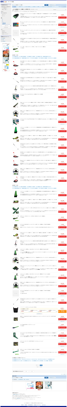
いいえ (32, 371)
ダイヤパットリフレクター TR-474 (31, 307)
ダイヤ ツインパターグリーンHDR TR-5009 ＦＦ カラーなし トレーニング (31, 341)
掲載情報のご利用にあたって (16, 394)
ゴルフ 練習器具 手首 (20, 6)
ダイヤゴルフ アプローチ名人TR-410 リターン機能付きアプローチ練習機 (31, 94)
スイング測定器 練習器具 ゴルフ (60, 6)
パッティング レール (34, 359)
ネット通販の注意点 (18, 398)
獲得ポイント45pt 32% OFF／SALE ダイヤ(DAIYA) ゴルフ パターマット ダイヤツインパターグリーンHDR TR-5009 (38, 316)
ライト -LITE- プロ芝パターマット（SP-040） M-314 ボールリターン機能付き (33, 46)
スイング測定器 (46, 360)
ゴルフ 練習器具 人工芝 (43, 6)
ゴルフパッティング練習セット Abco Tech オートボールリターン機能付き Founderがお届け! (34, 249)
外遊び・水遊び (4, 9)
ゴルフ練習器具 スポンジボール (16, 359)
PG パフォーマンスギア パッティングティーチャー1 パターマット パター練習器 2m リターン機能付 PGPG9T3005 (37, 30)
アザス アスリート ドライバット (26, 359)
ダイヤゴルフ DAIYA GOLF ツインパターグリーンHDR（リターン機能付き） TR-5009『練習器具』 (35, 224)
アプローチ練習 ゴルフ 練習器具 (43, 188)
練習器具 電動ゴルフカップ (25, 188)
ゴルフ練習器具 (3, 38)
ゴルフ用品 (2, 39)
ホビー (3, 15)
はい (26, 371)
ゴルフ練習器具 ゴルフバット (27, 360)
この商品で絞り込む (62, 35)
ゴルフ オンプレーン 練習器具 (52, 188)
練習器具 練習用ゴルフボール (51, 6)
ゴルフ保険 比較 (3, 41)
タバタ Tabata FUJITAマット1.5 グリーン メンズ (27, 324)
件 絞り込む (6, 27)
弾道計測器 (50, 360)
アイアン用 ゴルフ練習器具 (34, 188)
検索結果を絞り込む (52, 377)
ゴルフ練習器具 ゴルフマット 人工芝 (17, 360)
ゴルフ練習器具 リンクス (51, 359)
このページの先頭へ (63, 374)
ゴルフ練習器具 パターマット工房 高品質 (37, 360)
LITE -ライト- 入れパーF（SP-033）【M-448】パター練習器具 (29, 349)
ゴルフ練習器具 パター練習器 (35, 6)
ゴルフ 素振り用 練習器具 (27, 6)
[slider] (1, 24)
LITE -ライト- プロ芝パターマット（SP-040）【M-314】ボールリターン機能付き (32, 216)
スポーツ (3, 14)
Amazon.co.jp (4, 32)
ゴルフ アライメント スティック (42, 359)
